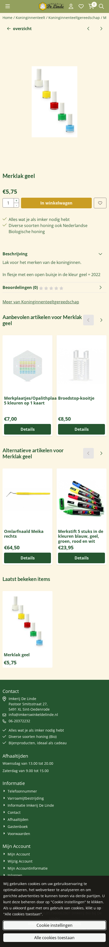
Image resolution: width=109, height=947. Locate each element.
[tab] (54, 254)
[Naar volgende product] (101, 28)
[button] (8, 6)
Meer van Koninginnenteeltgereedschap (41, 302)
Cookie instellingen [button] (54, 925)
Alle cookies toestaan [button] (54, 937)
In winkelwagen (56, 203)
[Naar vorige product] (88, 28)
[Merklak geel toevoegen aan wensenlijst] (100, 203)
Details (28, 429)
